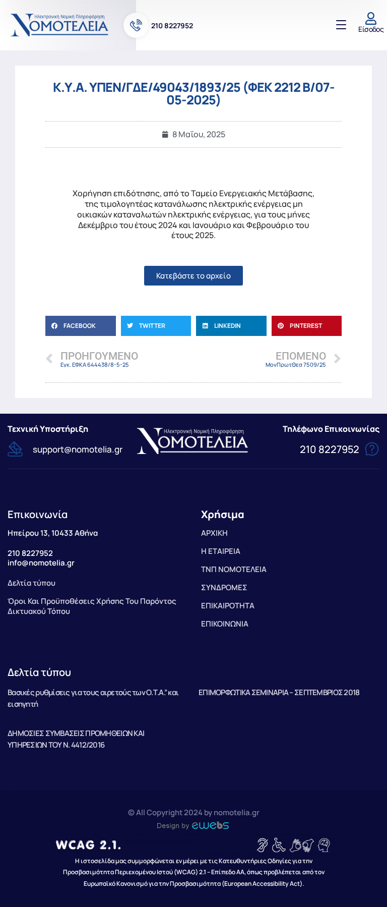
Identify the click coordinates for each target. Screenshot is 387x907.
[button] (80, 326)
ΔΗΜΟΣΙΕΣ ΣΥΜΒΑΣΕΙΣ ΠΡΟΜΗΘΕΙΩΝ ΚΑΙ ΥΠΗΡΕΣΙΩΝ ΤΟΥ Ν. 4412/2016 (76, 739)
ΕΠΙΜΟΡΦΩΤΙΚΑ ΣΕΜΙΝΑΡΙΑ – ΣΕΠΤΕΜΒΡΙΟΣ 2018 (279, 692)
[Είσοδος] (371, 18)
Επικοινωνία (38, 514)
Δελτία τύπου (39, 672)
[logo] (60, 24)
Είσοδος (370, 29)
